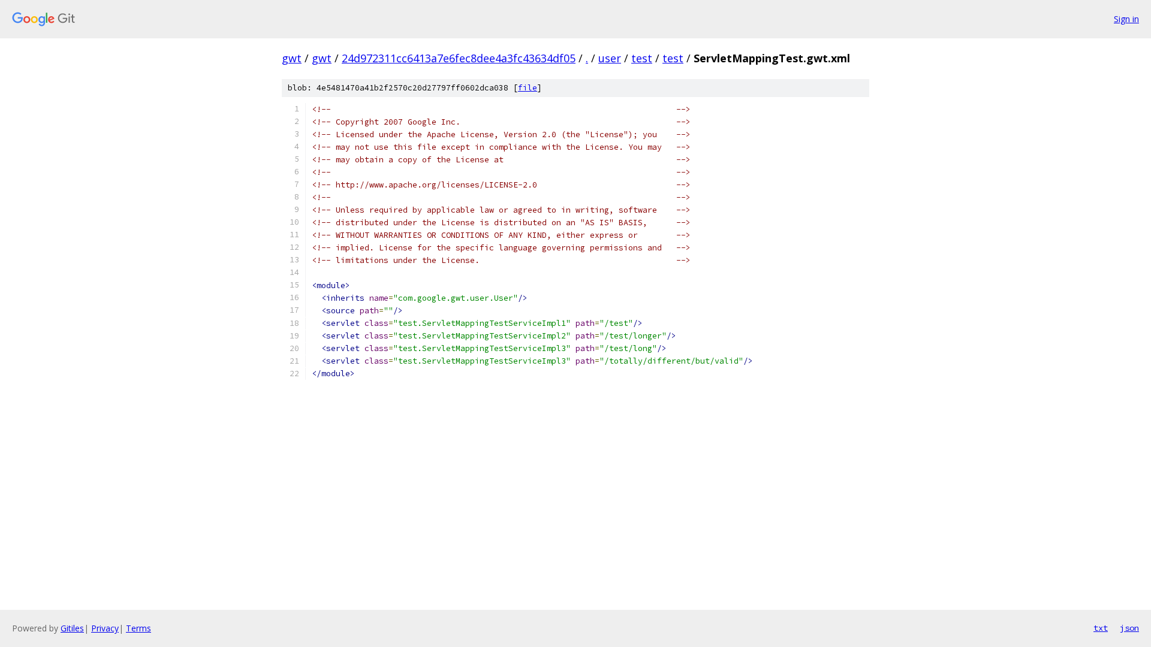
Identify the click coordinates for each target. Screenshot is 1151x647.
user (609, 58)
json (1129, 627)
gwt (292, 58)
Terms (138, 628)
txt (1100, 627)
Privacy (105, 628)
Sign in (1126, 19)
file (527, 88)
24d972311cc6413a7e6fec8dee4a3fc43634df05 (459, 58)
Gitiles (72, 628)
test (641, 58)
